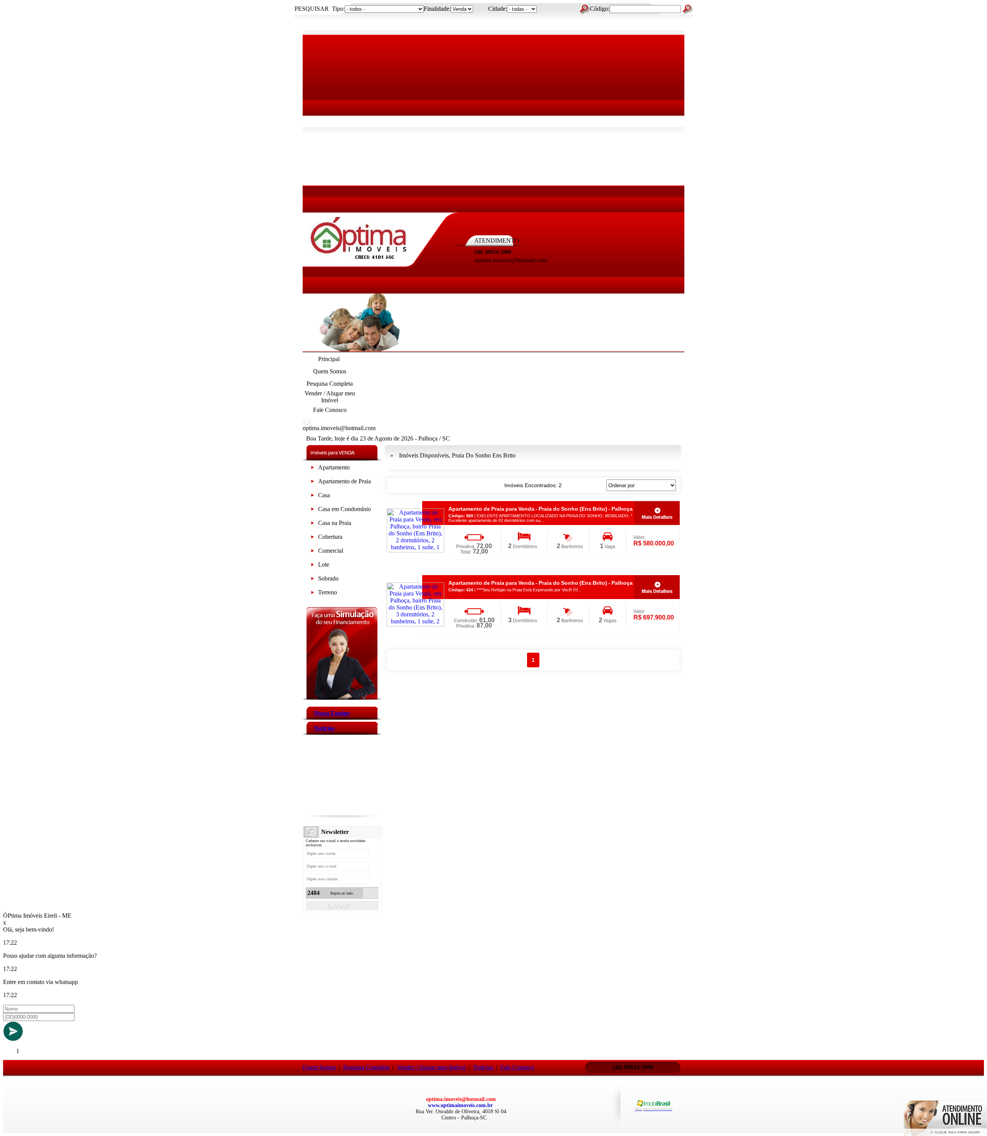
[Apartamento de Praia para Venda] (312, 482)
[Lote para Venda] (312, 566)
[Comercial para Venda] (312, 552)
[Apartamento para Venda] (312, 469)
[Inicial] (359, 261)
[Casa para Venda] (312, 496)
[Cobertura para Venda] (312, 538)
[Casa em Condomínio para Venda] (312, 510)
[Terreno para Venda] (312, 594)
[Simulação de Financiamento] (342, 697)
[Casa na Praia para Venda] (312, 524)
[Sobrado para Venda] (312, 580)
